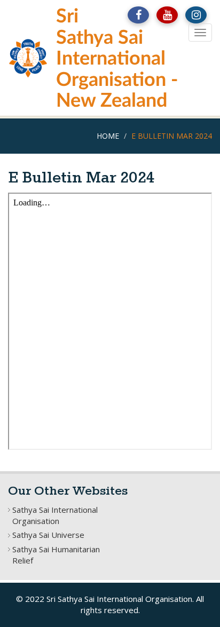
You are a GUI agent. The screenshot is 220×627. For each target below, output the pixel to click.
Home (108, 136)
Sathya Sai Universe (48, 534)
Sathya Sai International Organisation (55, 515)
